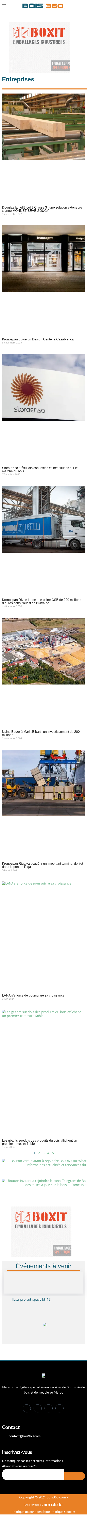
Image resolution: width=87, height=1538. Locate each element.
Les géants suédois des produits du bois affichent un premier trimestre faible (39, 1142)
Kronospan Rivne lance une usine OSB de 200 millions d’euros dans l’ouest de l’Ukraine (41, 601)
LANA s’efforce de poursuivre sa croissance (33, 995)
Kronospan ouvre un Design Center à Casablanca (38, 339)
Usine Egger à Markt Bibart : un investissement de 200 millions (41, 733)
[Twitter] (38, 1408)
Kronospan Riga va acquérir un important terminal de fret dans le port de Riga (42, 865)
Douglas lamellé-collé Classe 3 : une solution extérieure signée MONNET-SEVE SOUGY (42, 209)
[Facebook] (27, 1408)
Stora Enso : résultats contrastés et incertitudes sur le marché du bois (40, 469)
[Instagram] (59, 1408)
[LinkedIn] (49, 1408)
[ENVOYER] (74, 1476)
